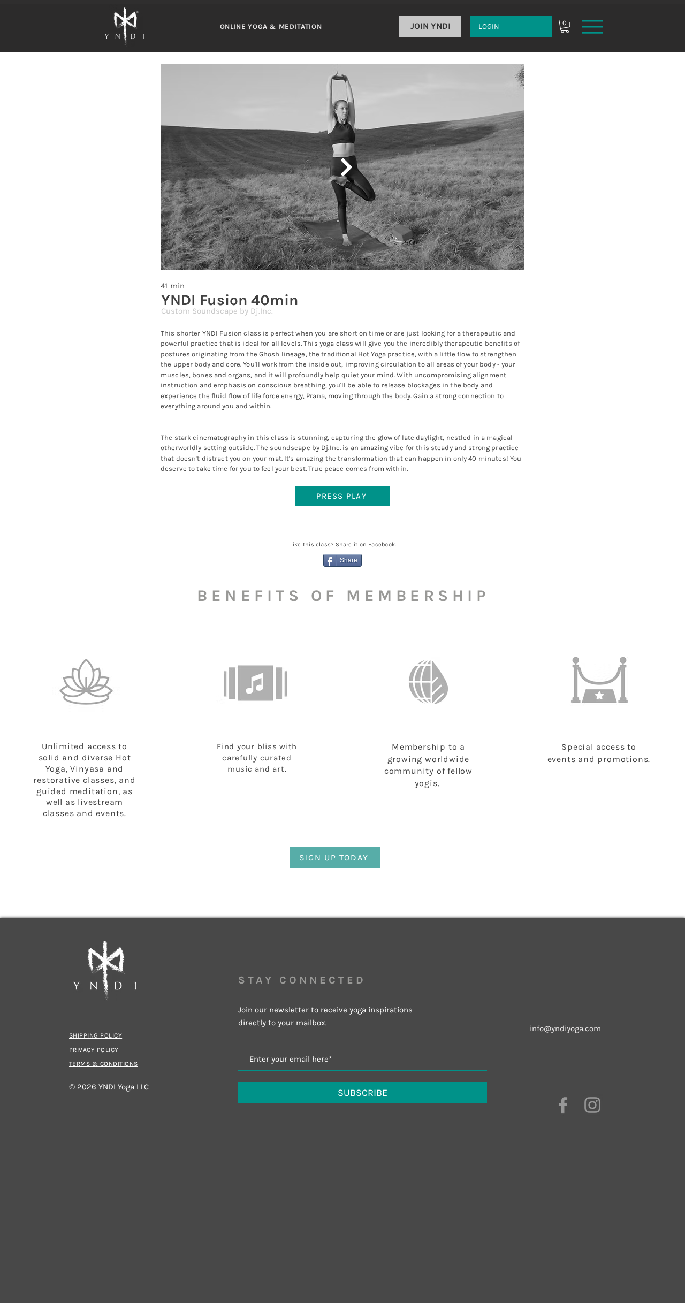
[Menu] (592, 26)
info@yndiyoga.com (565, 1028)
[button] (565, 26)
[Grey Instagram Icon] (592, 1105)
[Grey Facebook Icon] (563, 1105)
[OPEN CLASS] (345, 167)
